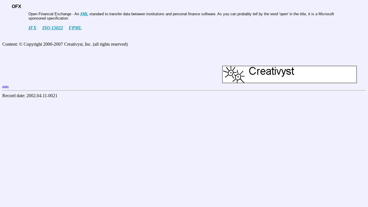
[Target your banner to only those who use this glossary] (289, 81)
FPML (75, 27)
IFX (32, 27)
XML (84, 14)
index (5, 86)
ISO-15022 (52, 27)
